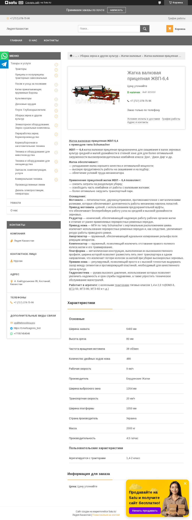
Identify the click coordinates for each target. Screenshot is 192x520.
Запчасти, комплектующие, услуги (30, 171)
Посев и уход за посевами (30, 83)
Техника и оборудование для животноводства (32, 153)
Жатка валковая (80, 140)
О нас (33, 40)
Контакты (51, 40)
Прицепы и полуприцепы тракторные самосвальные (31, 76)
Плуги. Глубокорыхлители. (30, 109)
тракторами (122, 285)
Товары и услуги (20, 63)
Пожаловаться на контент (106, 515)
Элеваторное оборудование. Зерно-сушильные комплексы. (32, 126)
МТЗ (71, 288)
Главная (16, 40)
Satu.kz (112, 511)
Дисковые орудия (25, 104)
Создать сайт (32, 2)
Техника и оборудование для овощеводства (32, 162)
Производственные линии (30, 184)
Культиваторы (23, 98)
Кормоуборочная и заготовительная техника (30, 144)
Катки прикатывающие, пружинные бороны (28, 91)
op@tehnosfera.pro (24, 322)
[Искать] (144, 28)
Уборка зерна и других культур (99, 55)
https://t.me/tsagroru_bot (27, 328)
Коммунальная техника (28, 178)
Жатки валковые (131, 55)
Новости (15, 202)
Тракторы (20, 69)
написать (116, 10)
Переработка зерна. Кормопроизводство (27, 135)
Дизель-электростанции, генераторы (29, 192)
